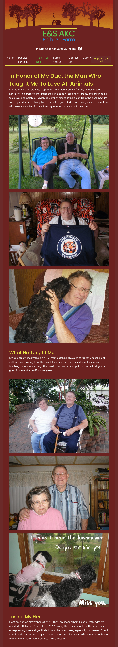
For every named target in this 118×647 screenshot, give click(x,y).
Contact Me (73, 59)
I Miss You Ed (57, 59)
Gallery (87, 57)
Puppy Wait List (101, 60)
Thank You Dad (42, 59)
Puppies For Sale (23, 59)
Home (10, 57)
